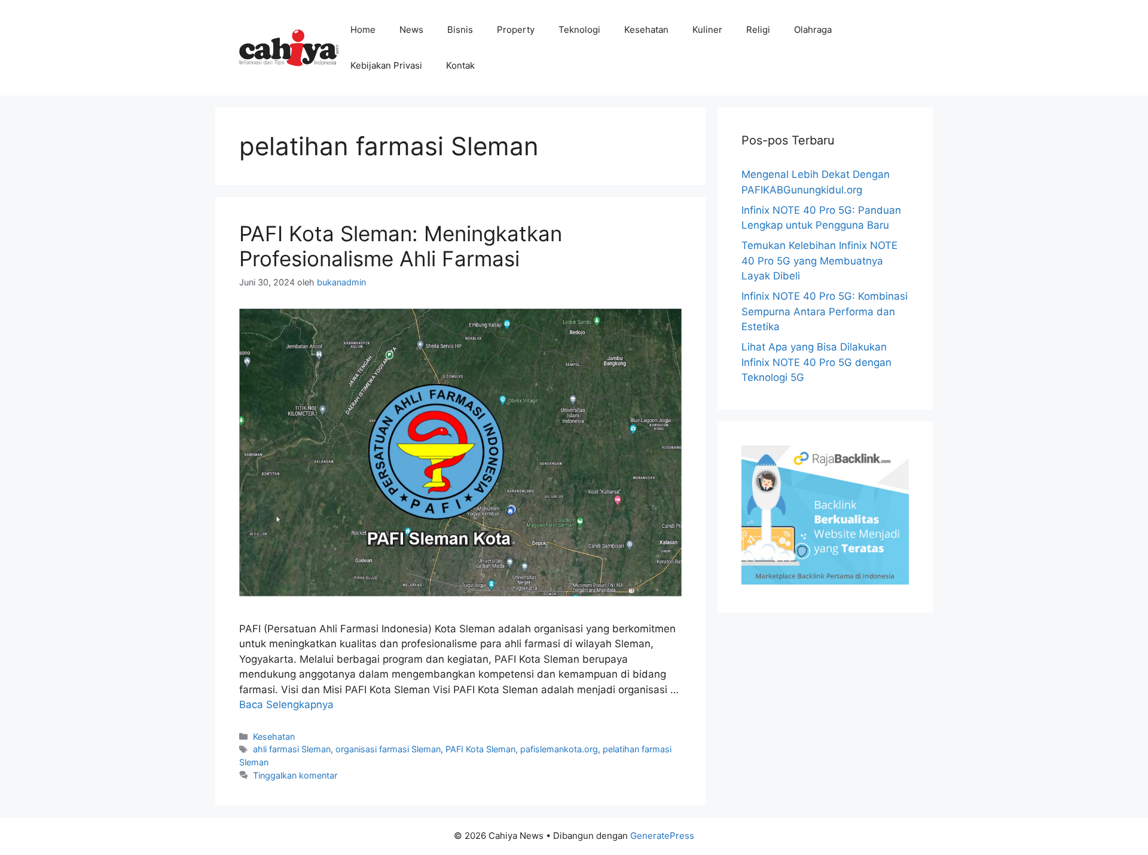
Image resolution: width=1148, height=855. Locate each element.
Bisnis (460, 29)
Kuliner (707, 29)
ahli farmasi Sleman (292, 749)
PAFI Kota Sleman (480, 749)
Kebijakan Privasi (386, 65)
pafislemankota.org (559, 749)
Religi (758, 29)
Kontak (460, 65)
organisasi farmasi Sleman (388, 749)
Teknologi (579, 29)
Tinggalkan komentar (295, 775)
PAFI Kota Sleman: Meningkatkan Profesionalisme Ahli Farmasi (400, 246)
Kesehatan (646, 29)
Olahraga (813, 29)
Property (516, 29)
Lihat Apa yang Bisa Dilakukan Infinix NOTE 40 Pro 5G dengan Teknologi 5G (816, 362)
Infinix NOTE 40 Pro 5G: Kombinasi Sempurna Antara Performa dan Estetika (824, 311)
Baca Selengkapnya (286, 705)
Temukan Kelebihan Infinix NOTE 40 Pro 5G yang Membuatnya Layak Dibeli (819, 260)
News (411, 29)
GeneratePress (662, 835)
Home (362, 29)
